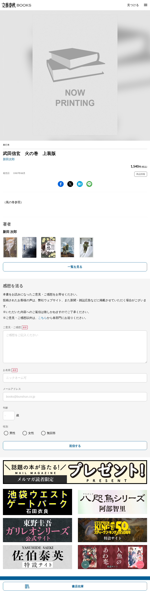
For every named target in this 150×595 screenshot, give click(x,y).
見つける (133, 5)
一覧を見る (75, 266)
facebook (61, 184)
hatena (80, 184)
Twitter (70, 184)
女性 (31, 433)
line (89, 184)
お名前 (7, 370)
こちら (42, 317)
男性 (12, 433)
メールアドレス (12, 389)
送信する (75, 445)
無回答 (51, 433)
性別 (5, 426)
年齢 (5, 408)
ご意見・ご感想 (12, 327)
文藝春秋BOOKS (16, 5)
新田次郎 (9, 159)
